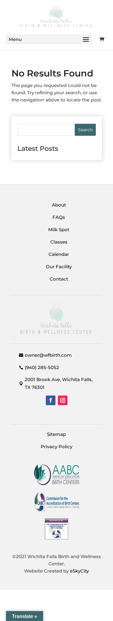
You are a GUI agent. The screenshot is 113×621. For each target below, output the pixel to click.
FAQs (58, 217)
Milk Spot (58, 229)
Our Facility (59, 266)
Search (85, 129)
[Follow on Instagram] (62, 400)
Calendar (59, 254)
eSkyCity (79, 571)
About (59, 205)
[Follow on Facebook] (50, 400)
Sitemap (56, 434)
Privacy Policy (56, 446)
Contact (59, 279)
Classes (58, 242)
